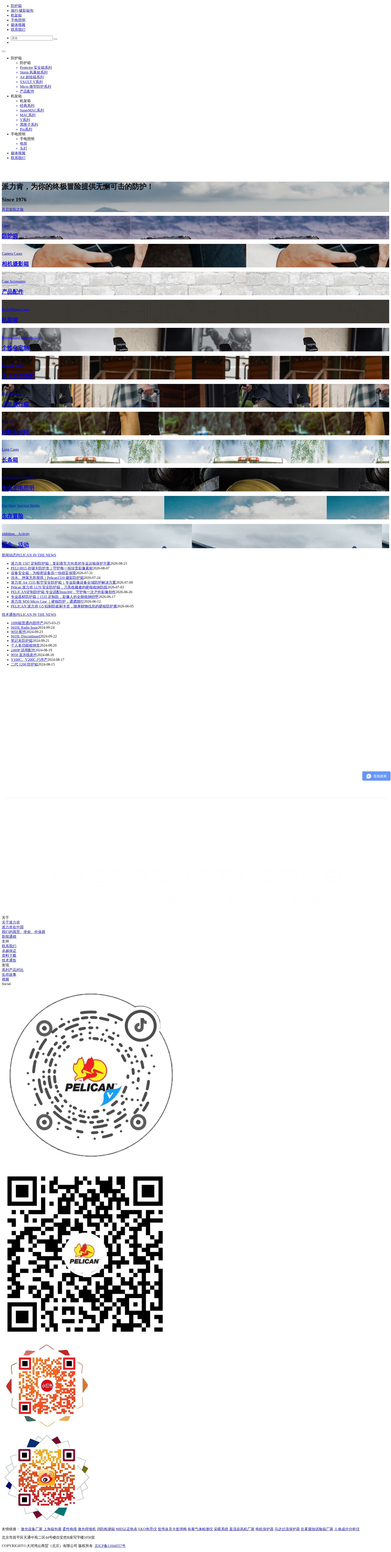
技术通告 (29, 615)
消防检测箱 (106, 1529)
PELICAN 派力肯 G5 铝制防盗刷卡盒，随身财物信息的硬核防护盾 (64, 606)
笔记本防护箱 (22, 641)
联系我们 (9, 946)
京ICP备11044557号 (110, 1546)
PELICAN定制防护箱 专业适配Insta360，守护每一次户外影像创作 (63, 592)
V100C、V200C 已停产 (29, 660)
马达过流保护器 (287, 1529)
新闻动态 (29, 555)
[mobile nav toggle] (3, 51)
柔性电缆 (69, 1529)
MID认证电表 (126, 1529)
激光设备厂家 (32, 1529)
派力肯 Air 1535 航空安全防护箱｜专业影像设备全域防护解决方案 (63, 582)
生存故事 (9, 974)
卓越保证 (9, 951)
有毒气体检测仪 (200, 1529)
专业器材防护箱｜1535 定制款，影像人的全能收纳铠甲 (55, 597)
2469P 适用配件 (23, 650)
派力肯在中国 (13, 927)
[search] (55, 39)
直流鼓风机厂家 (242, 1529)
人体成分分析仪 (347, 1529)
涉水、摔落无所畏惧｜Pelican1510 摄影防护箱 (47, 578)
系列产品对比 (13, 970)
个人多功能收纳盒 (25, 645)
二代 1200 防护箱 (24, 664)
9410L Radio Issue (24, 627)
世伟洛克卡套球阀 (172, 1529)
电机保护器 (264, 1529)
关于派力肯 (11, 922)
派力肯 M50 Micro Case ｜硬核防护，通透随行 (47, 601)
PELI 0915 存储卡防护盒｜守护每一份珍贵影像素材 (52, 568)
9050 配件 (18, 632)
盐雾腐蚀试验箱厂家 (317, 1529)
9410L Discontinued (25, 636)
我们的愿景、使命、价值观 (23, 932)
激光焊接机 (87, 1529)
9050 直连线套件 (24, 655)
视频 (5, 979)
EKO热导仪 (147, 1529)
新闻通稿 (9, 936)
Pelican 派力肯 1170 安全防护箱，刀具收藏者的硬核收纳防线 (59, 587)
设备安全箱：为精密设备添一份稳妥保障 (43, 573)
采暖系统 (221, 1529)
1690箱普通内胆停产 (27, 623)
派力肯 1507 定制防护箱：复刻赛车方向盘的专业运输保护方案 (60, 563)
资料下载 (9, 955)
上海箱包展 (52, 1529)
